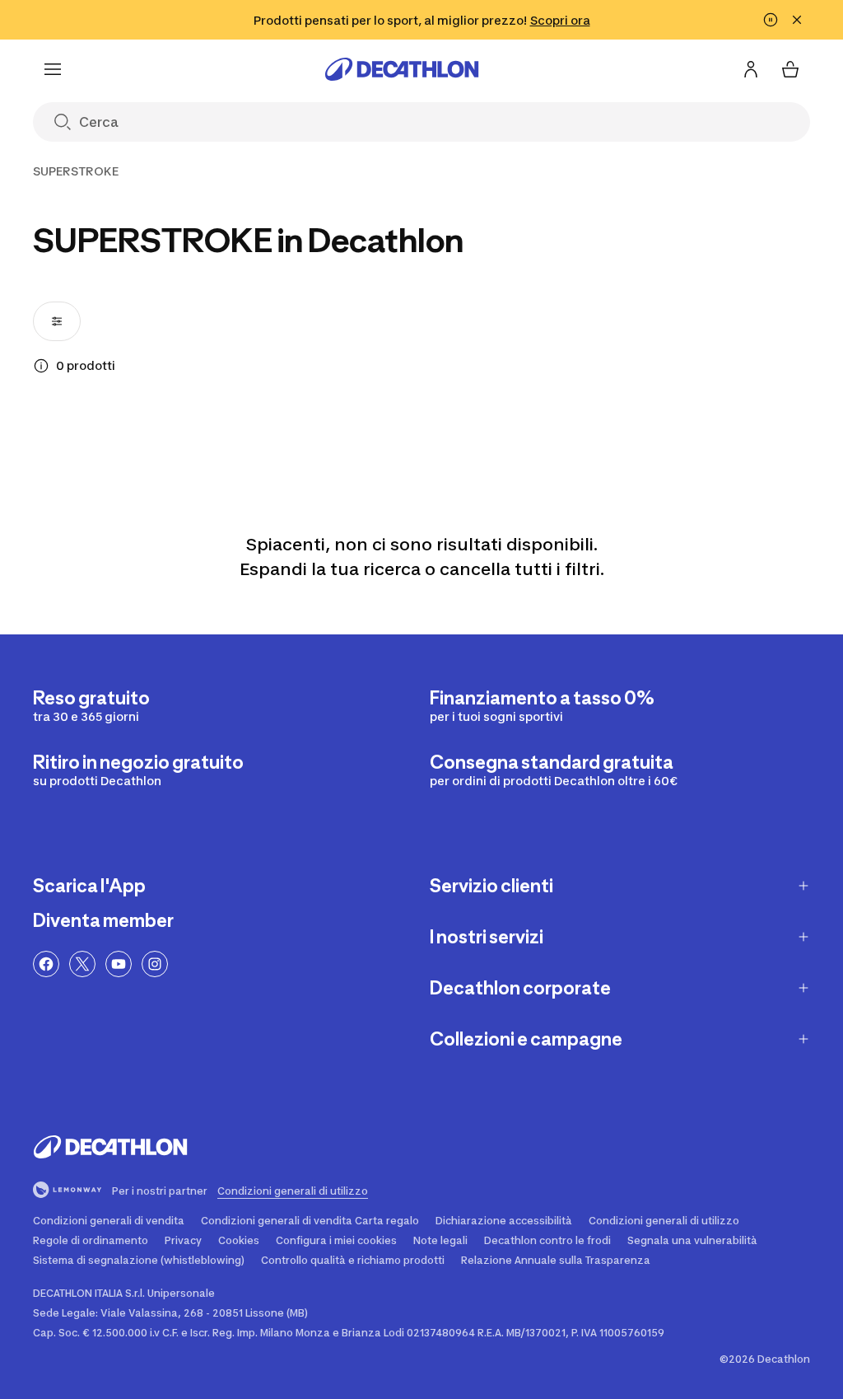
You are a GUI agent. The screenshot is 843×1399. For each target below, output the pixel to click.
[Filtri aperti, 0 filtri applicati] (57, 321)
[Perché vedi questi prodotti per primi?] (41, 366)
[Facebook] (46, 964)
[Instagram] (155, 964)
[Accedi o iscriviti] (751, 69)
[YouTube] (118, 964)
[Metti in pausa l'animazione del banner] (770, 20)
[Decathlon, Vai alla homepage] (401, 69)
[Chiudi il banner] (797, 20)
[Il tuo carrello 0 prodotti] (790, 69)
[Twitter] (82, 964)
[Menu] (52, 69)
